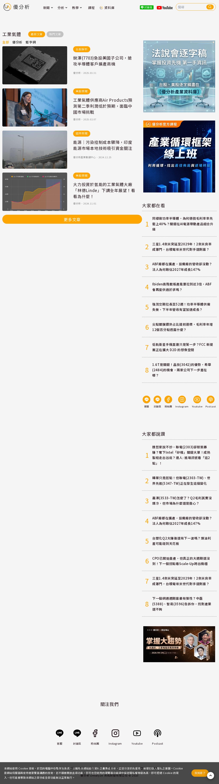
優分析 (77, 73)
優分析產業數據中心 (84, 157)
